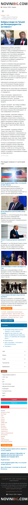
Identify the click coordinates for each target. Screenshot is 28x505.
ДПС (3, 381)
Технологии (5, 363)
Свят (8, 15)
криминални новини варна (14, 312)
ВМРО (3, 393)
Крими (3, 421)
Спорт (4, 359)
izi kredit (3, 312)
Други (3, 395)
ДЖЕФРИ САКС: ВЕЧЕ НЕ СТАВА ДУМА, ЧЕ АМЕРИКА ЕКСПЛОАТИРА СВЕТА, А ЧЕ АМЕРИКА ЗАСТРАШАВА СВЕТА (13, 455)
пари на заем (16, 313)
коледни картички (13, 317)
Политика (3, 428)
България (5, 325)
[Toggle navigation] (3, 11)
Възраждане (5, 388)
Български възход (6, 391)
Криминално (6, 366)
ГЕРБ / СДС (5, 377)
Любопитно (4, 431)
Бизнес (3, 424)
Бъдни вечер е (9, 340)
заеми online (10, 319)
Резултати (14, 403)
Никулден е (8, 346)
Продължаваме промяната (9, 374)
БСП (3, 379)
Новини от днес (5, 412)
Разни (2, 438)
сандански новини (6, 313)
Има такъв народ (6, 384)
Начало (3, 15)
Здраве (3, 436)
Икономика (4, 434)
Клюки (4, 355)
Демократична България (8, 386)
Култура (3, 426)
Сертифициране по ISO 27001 (14, 491)
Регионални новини (6, 441)
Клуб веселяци (5, 440)
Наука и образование (7, 433)
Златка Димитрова (14, 315)
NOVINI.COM (14, 3)
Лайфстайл (4, 422)
